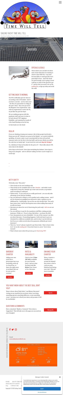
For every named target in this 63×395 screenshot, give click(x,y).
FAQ (7, 385)
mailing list (35, 86)
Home (8, 381)
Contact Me (15, 385)
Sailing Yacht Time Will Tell (13, 33)
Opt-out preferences (42, 392)
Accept (42, 389)
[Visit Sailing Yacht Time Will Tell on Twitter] (13, 330)
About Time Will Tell (19, 381)
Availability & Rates (13, 383)
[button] (60, 377)
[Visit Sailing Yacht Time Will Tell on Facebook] (10, 330)
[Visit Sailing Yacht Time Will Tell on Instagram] (16, 330)
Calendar (37, 187)
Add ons (46, 207)
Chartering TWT (41, 231)
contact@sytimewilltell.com (17, 339)
